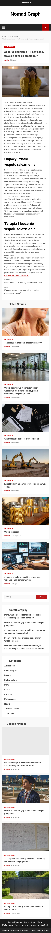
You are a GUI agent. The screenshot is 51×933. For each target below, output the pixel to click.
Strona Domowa (15, 922)
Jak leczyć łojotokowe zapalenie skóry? (25, 322)
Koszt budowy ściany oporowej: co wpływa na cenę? (25, 463)
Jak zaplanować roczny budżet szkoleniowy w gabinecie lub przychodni (25, 837)
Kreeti (33, 930)
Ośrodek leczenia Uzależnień (16, 275)
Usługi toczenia (25, 511)
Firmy (7, 689)
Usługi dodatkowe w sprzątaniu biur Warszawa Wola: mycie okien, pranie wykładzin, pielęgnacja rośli (25, 367)
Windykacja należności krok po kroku (25, 418)
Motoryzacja (10, 699)
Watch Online (45, 27)
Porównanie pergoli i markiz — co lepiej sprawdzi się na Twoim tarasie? (25, 741)
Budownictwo (10, 680)
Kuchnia (8, 694)
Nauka (7, 704)
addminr (7, 60)
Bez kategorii (10, 670)
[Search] (37, 27)
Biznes (7, 675)
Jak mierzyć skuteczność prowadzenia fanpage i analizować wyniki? (25, 556)
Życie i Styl (9, 713)
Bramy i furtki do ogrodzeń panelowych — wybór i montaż (25, 885)
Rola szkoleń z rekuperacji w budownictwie (23, 281)
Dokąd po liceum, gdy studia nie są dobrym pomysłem (25, 789)
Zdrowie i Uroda (11, 709)
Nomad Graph (25, 14)
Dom (6, 685)
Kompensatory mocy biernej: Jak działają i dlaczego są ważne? (22, 290)
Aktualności (9, 47)
